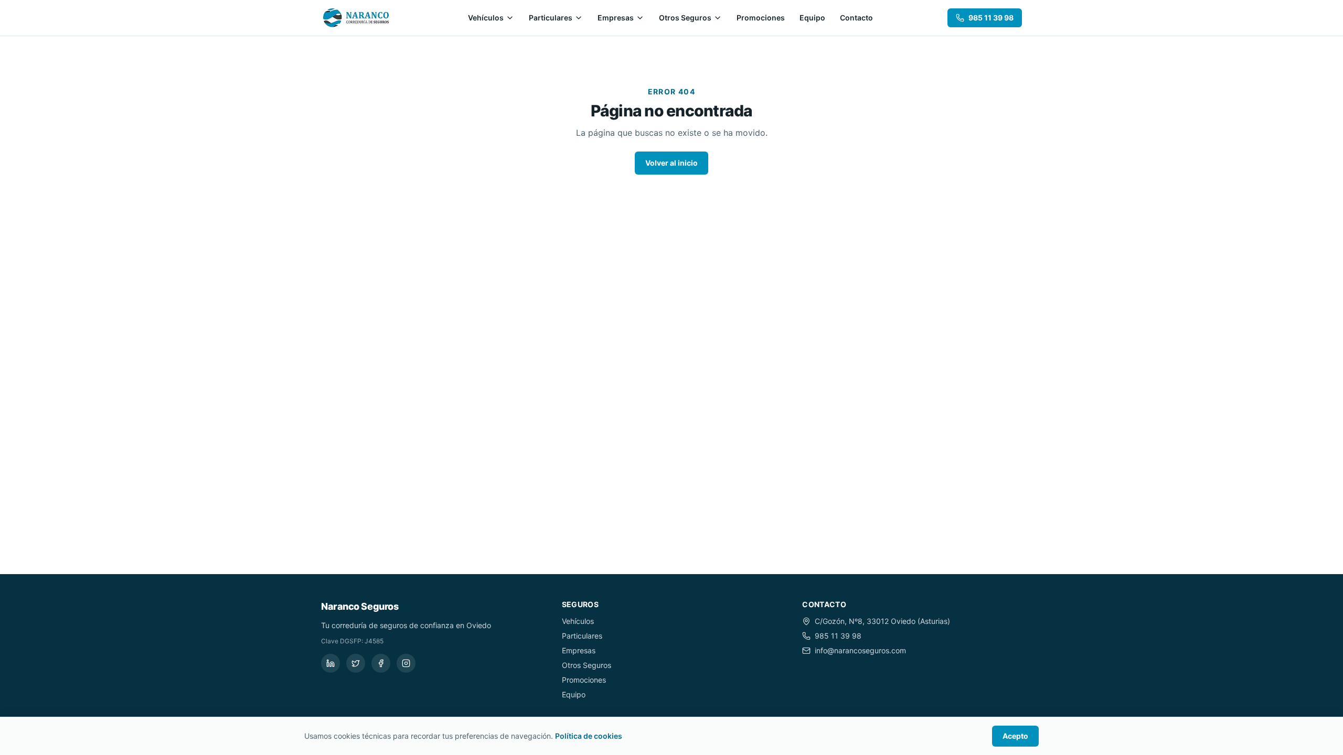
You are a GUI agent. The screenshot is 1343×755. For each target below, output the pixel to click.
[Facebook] (380, 663)
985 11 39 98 (991, 17)
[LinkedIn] (330, 663)
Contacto (856, 17)
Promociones (761, 17)
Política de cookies (588, 735)
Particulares (550, 17)
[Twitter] (355, 663)
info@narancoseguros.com (860, 650)
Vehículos (486, 17)
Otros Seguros (685, 17)
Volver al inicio (671, 162)
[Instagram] (406, 663)
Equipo (812, 17)
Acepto (1015, 735)
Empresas (616, 17)
